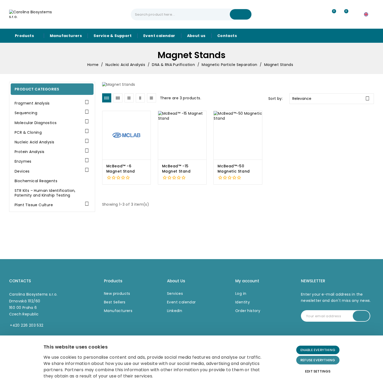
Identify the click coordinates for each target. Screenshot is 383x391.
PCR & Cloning (28, 132)
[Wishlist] (331, 14)
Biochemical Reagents (36, 181)
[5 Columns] (107, 98)
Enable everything (317, 349)
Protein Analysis (29, 151)
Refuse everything (317, 360)
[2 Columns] (140, 98)
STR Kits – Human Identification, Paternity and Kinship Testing (45, 193)
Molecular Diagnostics (36, 122)
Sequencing (26, 113)
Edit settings (318, 371)
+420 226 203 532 (26, 325)
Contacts (20, 281)
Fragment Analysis (32, 103)
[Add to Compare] (148, 127)
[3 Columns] (129, 98)
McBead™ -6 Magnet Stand (120, 169)
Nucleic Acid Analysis (34, 142)
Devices (22, 171)
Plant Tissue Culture (34, 205)
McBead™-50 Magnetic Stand (234, 169)
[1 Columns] (152, 98)
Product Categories (37, 89)
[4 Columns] (118, 98)
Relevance (331, 98)
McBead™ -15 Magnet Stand (176, 169)
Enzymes (23, 161)
